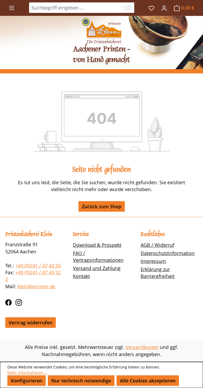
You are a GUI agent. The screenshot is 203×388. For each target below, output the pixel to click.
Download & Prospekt (97, 245)
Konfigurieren (26, 380)
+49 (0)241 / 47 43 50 (38, 265)
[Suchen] (128, 7)
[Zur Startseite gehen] (101, 31)
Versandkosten (142, 347)
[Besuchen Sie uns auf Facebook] (8, 301)
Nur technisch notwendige (81, 380)
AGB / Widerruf (157, 245)
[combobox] (75, 7)
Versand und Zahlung (97, 268)
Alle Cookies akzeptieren (148, 380)
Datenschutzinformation (168, 253)
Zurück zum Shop (101, 206)
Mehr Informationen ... (27, 372)
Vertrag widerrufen (30, 322)
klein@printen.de (36, 286)
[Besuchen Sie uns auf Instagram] (19, 301)
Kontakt (81, 276)
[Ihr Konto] (164, 7)
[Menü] (11, 7)
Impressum (153, 261)
